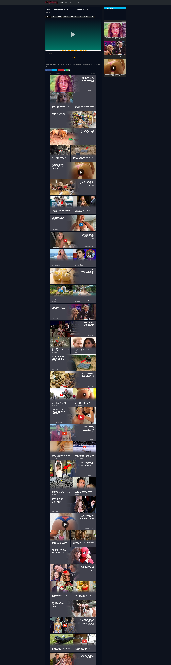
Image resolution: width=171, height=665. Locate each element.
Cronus (66, 16)
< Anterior (63, 50)
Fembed (59, 16)
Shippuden (78, 2)
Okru (92, 16)
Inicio (61, 2)
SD (83, 2)
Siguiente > (83, 50)
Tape (48, 16)
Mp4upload (73, 16)
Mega (80, 16)
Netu (53, 16)
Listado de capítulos (73, 50)
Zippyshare (73, 57)
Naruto (71, 2)
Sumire (86, 16)
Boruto (65, 2)
